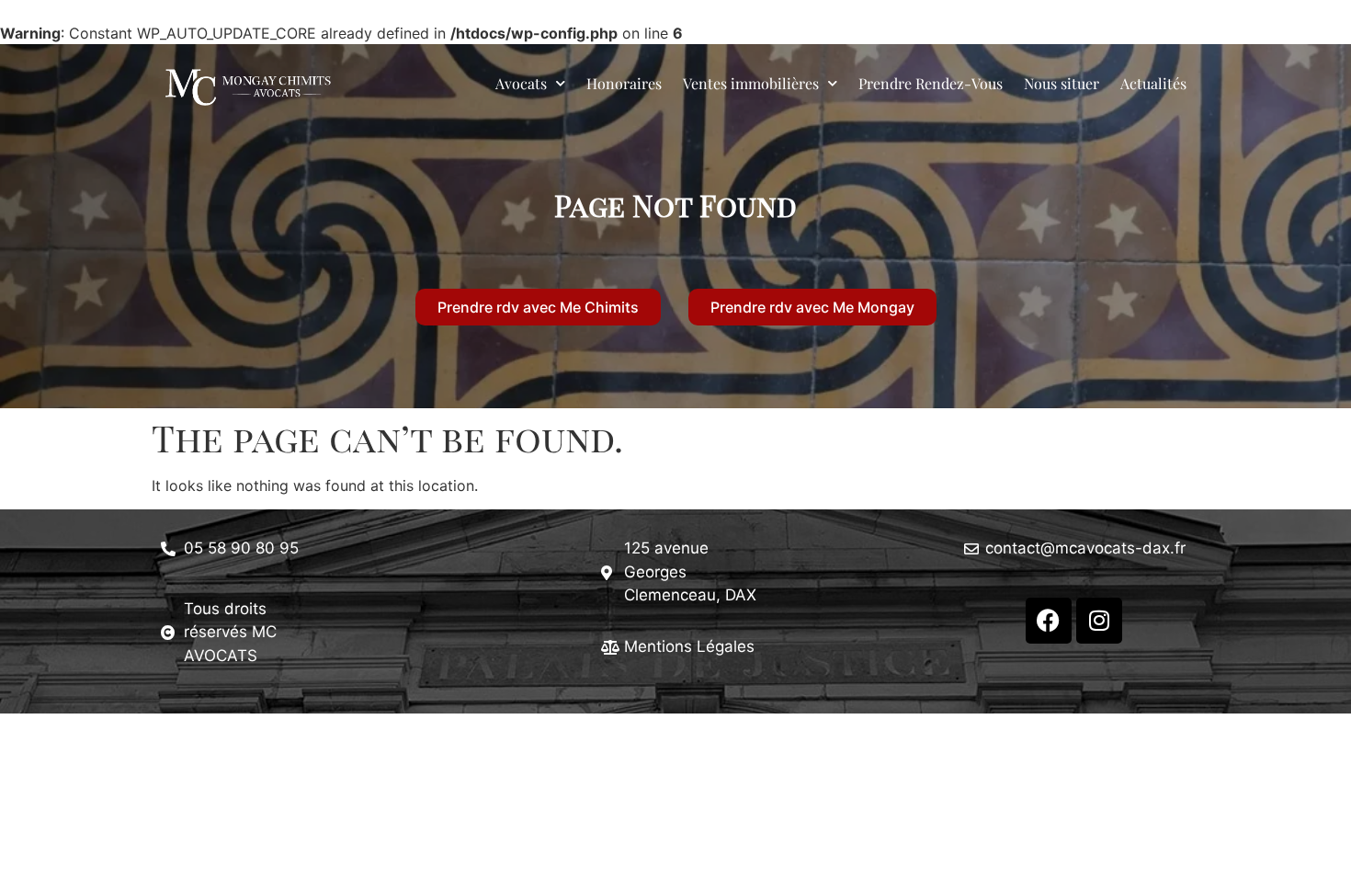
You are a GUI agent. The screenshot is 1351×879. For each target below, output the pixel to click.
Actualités (1153, 83)
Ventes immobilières (751, 83)
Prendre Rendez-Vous (930, 83)
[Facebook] (1049, 621)
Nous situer (1061, 83)
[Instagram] (1099, 621)
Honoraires (624, 83)
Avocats (521, 83)
